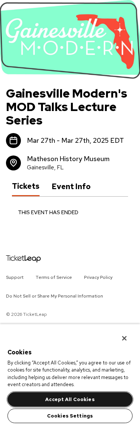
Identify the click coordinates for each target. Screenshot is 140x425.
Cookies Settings (70, 416)
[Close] (119, 333)
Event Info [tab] (71, 186)
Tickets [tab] (26, 186)
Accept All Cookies (69, 399)
